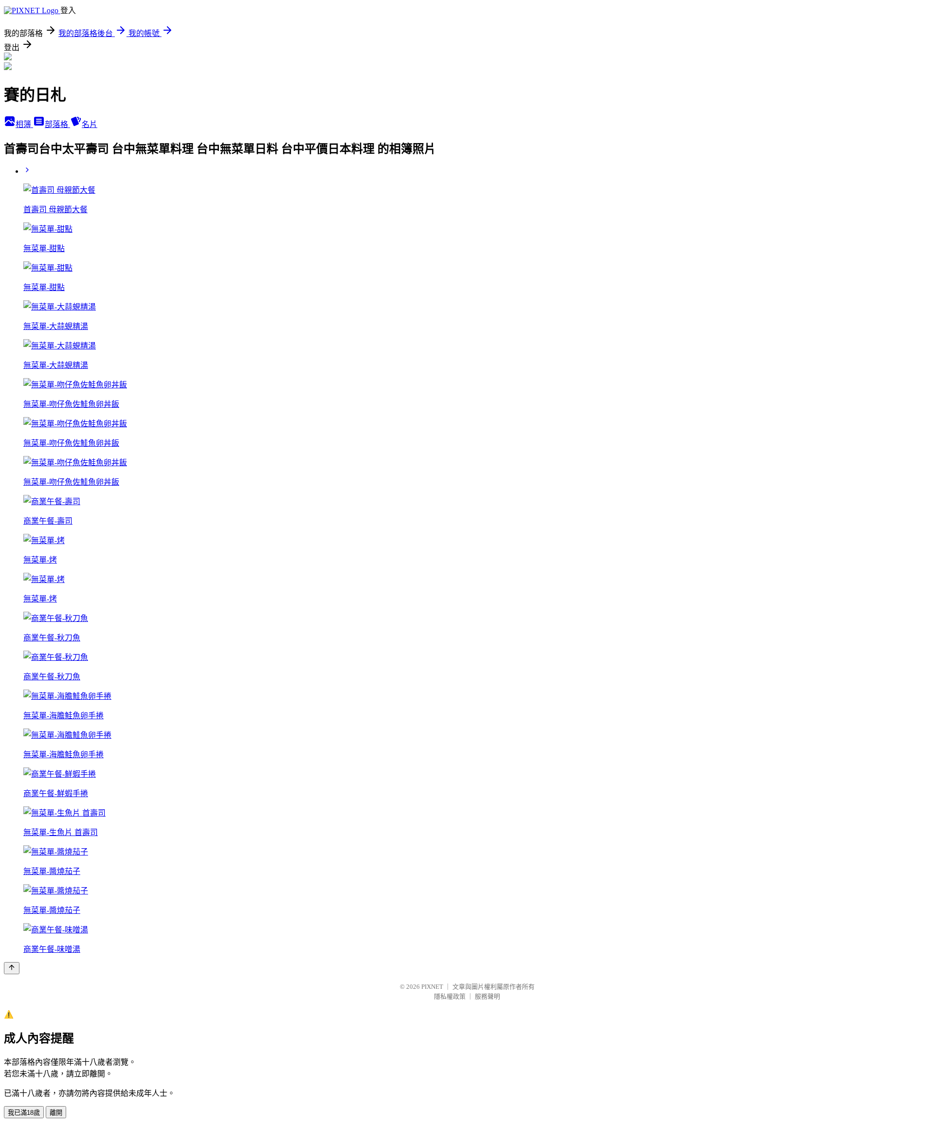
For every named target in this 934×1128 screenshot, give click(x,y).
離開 (56, 1112)
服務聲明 (487, 996)
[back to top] (11, 968)
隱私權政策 (450, 996)
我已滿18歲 (24, 1112)
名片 (89, 124)
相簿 (24, 124)
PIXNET (432, 986)
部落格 (57, 124)
